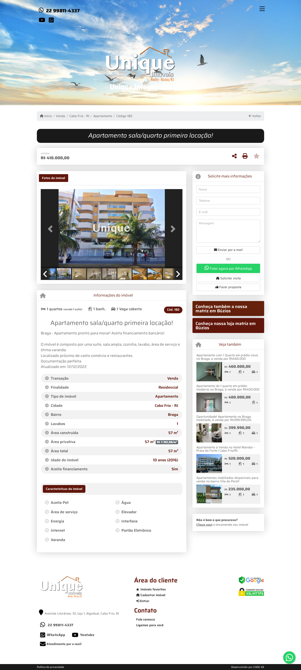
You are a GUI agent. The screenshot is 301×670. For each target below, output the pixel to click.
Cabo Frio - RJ (79, 116)
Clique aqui (204, 524)
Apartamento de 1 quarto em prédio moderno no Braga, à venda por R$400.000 (227, 388)
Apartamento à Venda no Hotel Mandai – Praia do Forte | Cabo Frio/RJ (225, 449)
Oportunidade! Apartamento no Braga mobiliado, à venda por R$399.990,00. (224, 418)
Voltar (256, 116)
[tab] (53, 178)
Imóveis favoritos (153, 589)
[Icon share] (42, 19)
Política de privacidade (50, 667)
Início (47, 116)
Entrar (144, 601)
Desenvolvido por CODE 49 (247, 667)
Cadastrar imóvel (152, 595)
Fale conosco (145, 619)
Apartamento (102, 116)
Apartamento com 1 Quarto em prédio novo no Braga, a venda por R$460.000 (227, 357)
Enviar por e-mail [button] (230, 249)
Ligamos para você (149, 625)
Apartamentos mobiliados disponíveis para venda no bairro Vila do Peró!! (227, 479)
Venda (60, 116)
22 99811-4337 (63, 10)
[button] (51, 228)
